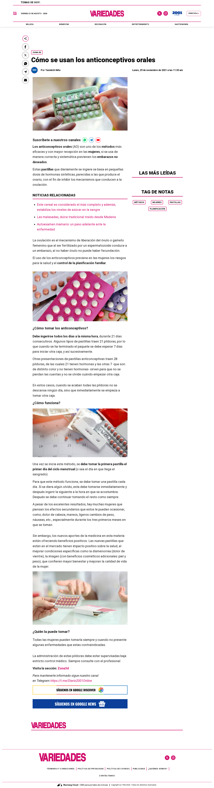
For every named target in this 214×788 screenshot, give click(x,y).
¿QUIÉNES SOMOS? (157, 769)
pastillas (175, 202)
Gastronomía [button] (181, 24)
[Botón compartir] (25, 39)
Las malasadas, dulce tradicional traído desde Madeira (76, 217)
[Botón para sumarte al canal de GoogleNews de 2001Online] (80, 703)
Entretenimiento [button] (140, 24)
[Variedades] (107, 13)
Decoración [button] (100, 24)
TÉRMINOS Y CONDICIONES (60, 769)
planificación (157, 209)
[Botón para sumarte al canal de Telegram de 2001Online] (91, 140)
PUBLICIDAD (139, 769)
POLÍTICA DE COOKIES (118, 769)
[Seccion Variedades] (48, 728)
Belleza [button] (29, 24)
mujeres (157, 202)
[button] (25, 47)
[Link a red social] (167, 757)
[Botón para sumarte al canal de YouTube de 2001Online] (98, 140)
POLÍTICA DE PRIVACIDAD (91, 769)
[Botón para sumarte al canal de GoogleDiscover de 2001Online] (80, 689)
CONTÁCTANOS (107, 776)
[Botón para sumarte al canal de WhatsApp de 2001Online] (84, 140)
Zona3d (63, 668)
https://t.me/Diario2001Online (71, 681)
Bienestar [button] (64, 24)
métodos (139, 202)
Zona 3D (37, 52)
